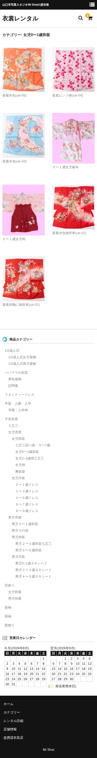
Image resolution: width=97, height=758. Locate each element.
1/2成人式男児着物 (22, 364)
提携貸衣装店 (13, 737)
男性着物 (14, 379)
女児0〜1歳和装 (27, 452)
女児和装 (18, 439)
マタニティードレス (19, 394)
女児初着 (14, 592)
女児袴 (20, 465)
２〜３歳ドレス (26, 491)
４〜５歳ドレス (26, 498)
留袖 (8, 616)
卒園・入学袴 (18, 410)
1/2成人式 (12, 350)
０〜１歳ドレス (26, 484)
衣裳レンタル (20, 18)
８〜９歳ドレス (26, 511)
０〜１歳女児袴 (13, 239)
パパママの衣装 (16, 372)
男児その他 (20, 530)
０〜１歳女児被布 (65, 167)
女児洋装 (18, 478)
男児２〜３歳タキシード (33, 570)
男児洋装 (18, 557)
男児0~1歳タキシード (31, 563)
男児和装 (18, 537)
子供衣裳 (11, 419)
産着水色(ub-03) (14, 161)
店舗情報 (10, 729)
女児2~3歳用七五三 (29, 458)
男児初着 (14, 598)
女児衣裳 (14, 432)
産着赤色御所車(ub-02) (69, 233)
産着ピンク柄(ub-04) (67, 95)
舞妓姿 (20, 471)
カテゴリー (12, 712)
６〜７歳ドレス (26, 504)
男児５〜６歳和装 (28, 550)
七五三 (13, 425)
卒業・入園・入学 (18, 403)
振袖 (8, 607)
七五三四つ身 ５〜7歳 (32, 445)
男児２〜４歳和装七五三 (33, 543)
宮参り (10, 585)
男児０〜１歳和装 (25, 524)
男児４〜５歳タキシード (33, 576)
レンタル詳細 (13, 721)
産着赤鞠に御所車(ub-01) (21, 304)
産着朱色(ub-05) (14, 95)
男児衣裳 (14, 517)
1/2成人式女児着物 (22, 357)
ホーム (8, 704)
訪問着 (13, 386)
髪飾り (10, 625)
